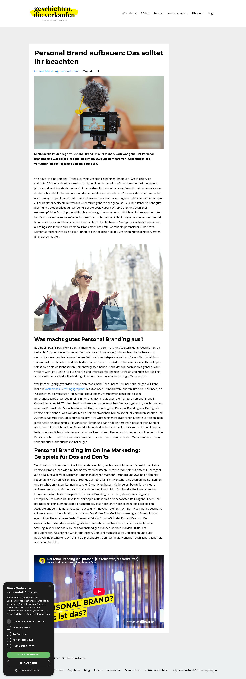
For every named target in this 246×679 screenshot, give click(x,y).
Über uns (198, 13)
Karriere (58, 670)
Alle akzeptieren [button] (28, 654)
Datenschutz (133, 670)
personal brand (69, 71)
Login (211, 13)
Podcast (158, 13)
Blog (87, 670)
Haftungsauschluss (157, 670)
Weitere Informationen (38, 614)
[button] (28, 670)
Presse (98, 670)
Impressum (113, 670)
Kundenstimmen (178, 13)
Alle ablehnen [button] (28, 663)
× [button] (50, 586)
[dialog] (28, 629)
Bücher (145, 13)
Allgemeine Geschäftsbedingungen (195, 670)
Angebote (74, 670)
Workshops (129, 13)
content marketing (46, 71)
